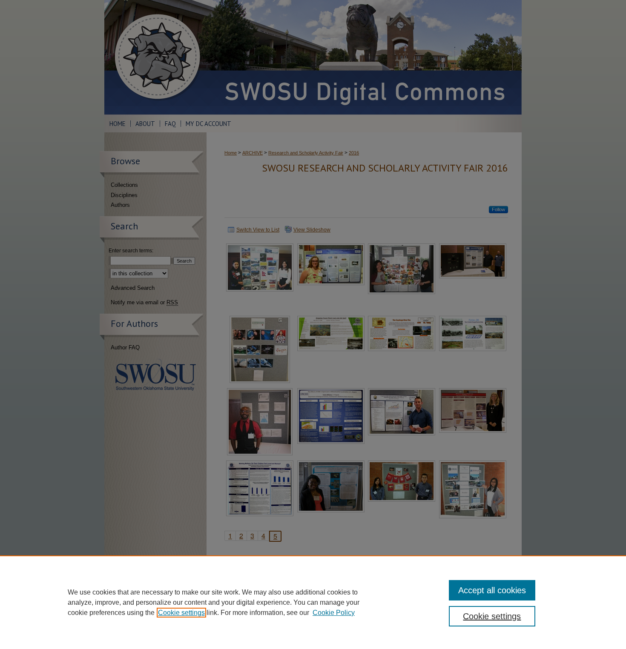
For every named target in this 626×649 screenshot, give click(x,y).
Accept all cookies (492, 590)
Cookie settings (181, 612)
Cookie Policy (334, 612)
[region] (313, 602)
